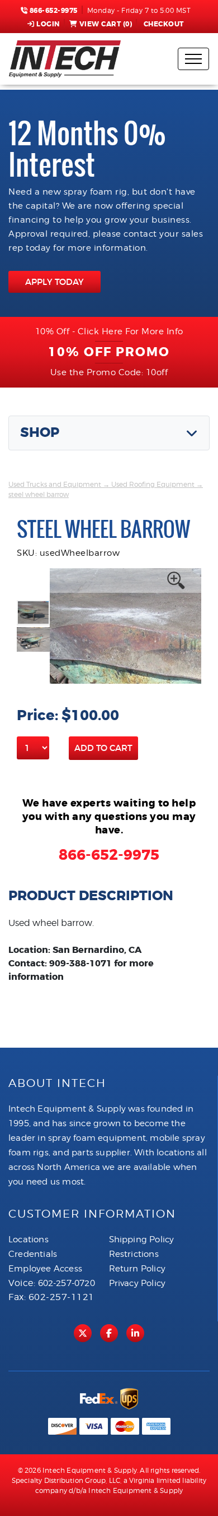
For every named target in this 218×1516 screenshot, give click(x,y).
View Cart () (105, 24)
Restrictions (134, 1254)
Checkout (164, 24)
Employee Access (45, 1269)
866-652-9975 (52, 10)
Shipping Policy (141, 1239)
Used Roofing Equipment (153, 484)
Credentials (32, 1254)
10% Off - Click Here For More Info (109, 331)
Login (48, 24)
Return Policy (137, 1269)
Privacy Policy (137, 1283)
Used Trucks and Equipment (54, 484)
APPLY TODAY (54, 282)
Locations (28, 1239)
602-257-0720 (66, 1283)
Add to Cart (103, 748)
